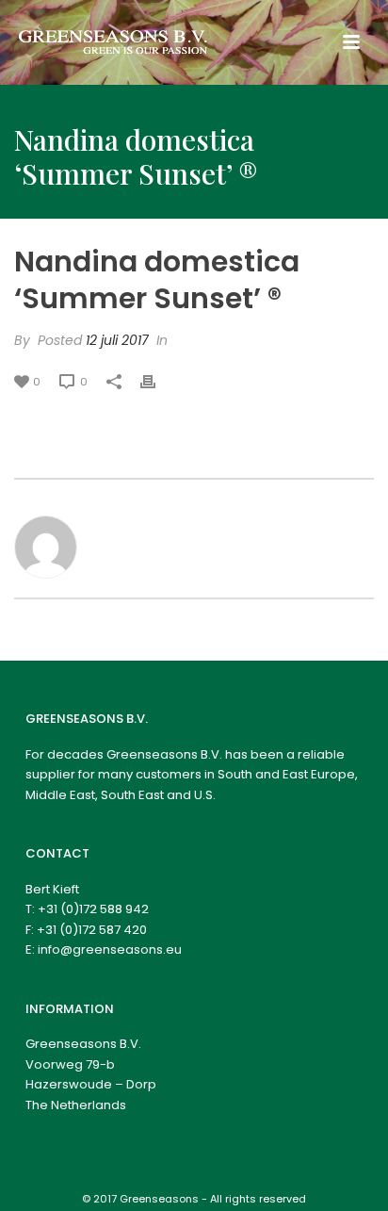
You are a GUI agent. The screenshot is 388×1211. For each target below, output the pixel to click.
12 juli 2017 (117, 340)
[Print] (157, 381)
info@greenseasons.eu (110, 949)
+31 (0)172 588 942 (93, 909)
